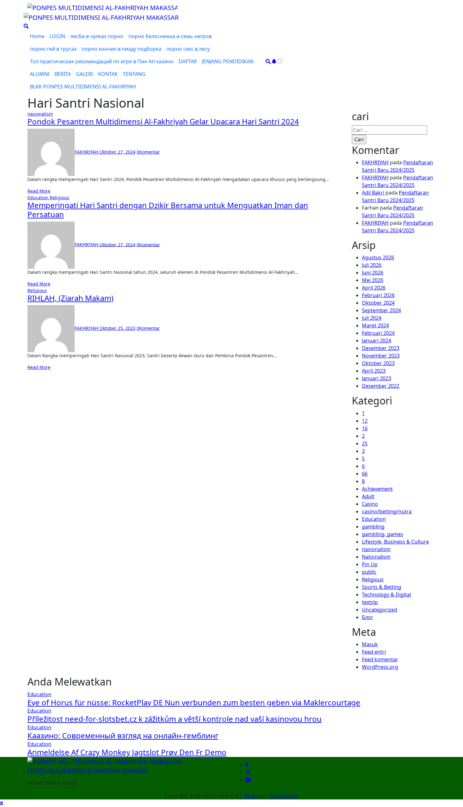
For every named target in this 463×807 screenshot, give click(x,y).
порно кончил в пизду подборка (121, 48)
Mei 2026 (372, 280)
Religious (59, 197)
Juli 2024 (371, 317)
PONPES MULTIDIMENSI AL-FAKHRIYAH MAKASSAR (87, 770)
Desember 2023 (380, 348)
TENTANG (134, 74)
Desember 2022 (380, 385)
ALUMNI (39, 74)
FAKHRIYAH (87, 152)
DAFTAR (188, 61)
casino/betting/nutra (387, 511)
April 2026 (374, 287)
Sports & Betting (381, 587)
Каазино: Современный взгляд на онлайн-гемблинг (122, 735)
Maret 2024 (375, 325)
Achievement (377, 488)
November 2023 (381, 355)
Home (37, 36)
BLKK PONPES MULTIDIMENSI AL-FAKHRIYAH (83, 86)
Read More (38, 191)
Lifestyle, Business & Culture (395, 541)
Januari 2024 (376, 340)
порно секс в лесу (188, 48)
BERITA (62, 74)
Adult (368, 496)
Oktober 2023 (378, 363)
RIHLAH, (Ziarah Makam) (70, 298)
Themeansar (282, 795)
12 (365, 420)
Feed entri (374, 651)
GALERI (84, 74)
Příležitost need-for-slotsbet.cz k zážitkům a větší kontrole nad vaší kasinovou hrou (174, 719)
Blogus (252, 795)
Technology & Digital (386, 594)
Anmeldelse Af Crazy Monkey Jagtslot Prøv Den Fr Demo (126, 752)
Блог (367, 617)
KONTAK (108, 74)
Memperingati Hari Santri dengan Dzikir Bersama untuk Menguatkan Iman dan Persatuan (167, 209)
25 (365, 443)
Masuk (370, 644)
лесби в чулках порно (96, 36)
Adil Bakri (373, 192)
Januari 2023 (376, 378)
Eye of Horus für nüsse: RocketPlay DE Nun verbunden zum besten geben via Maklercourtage (193, 702)
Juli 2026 (371, 265)
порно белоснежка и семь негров (170, 36)
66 (365, 473)
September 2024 (381, 310)
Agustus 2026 (378, 257)
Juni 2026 (372, 272)
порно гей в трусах (53, 48)
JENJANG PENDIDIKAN (228, 61)
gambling (373, 526)
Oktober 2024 (378, 302)
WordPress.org (380, 666)
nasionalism (40, 114)
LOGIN (57, 36)
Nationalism (376, 556)
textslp (370, 602)
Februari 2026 (378, 295)
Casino (370, 503)
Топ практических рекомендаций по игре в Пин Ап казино (102, 61)
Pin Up (370, 564)
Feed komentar (380, 659)
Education (38, 197)
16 (365, 428)
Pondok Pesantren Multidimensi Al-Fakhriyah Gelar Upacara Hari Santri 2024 (163, 121)
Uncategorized (379, 609)
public (369, 571)
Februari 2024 (378, 333)
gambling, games (382, 534)
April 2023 (374, 370)
